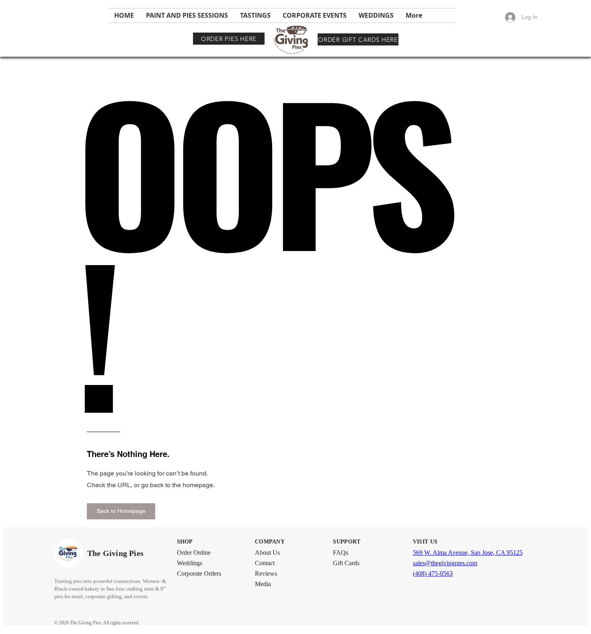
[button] (121, 511)
